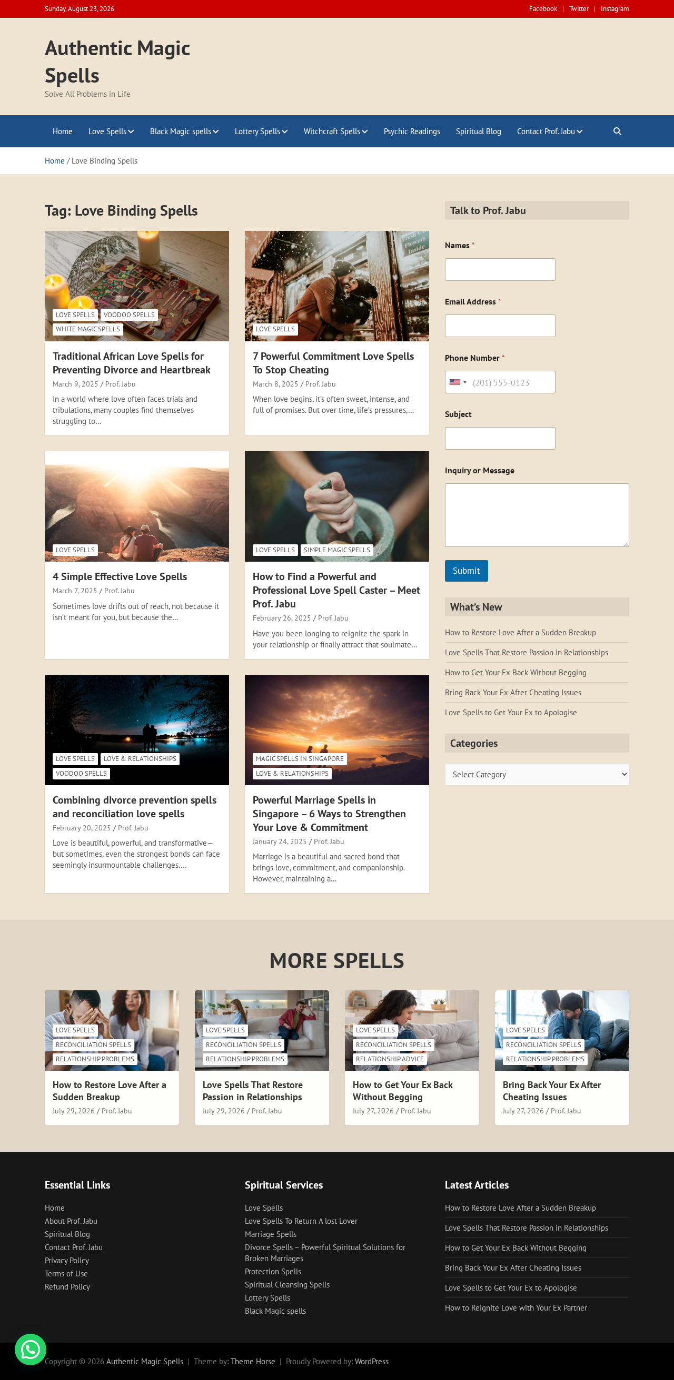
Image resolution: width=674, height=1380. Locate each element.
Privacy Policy (67, 1260)
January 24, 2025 (280, 841)
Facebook (543, 8)
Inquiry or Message (479, 470)
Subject (458, 414)
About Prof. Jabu (71, 1221)
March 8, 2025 (276, 384)
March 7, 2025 (75, 590)
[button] (30, 1349)
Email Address (473, 302)
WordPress (372, 1361)
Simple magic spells (337, 549)
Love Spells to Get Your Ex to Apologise (511, 712)
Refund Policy (67, 1287)
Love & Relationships (140, 758)
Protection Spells (273, 1271)
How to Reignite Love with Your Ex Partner (516, 1308)
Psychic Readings (412, 131)
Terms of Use (66, 1273)
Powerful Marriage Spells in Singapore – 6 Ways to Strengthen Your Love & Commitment (329, 813)
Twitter (579, 8)
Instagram (615, 8)
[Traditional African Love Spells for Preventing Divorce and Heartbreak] (137, 285)
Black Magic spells (180, 131)
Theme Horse (253, 1361)
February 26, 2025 (282, 618)
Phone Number (475, 358)
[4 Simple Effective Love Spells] (137, 506)
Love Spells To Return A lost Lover (301, 1221)
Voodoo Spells (129, 314)
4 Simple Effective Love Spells (120, 576)
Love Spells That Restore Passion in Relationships (526, 652)
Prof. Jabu (120, 384)
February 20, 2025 (82, 828)
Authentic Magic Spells (144, 1361)
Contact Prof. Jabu (546, 131)
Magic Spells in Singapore (300, 758)
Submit (466, 570)
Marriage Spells (270, 1234)
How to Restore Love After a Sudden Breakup (520, 632)
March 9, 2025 (75, 384)
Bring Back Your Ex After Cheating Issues (513, 692)
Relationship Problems (95, 1058)
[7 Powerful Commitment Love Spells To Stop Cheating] (337, 285)
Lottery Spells (257, 131)
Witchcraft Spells (332, 131)
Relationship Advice (390, 1058)
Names (460, 245)
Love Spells (107, 131)
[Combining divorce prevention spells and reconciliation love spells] (137, 729)
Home (63, 131)
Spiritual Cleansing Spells (287, 1285)
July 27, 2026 (373, 1110)
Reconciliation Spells (93, 1044)
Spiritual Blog (478, 131)
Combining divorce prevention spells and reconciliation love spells (134, 806)
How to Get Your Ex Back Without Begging (516, 672)
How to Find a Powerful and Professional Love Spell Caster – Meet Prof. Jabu (336, 590)
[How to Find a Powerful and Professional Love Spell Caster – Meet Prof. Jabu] (337, 506)
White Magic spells (88, 328)
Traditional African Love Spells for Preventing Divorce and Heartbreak (132, 363)
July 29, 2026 (74, 1110)
